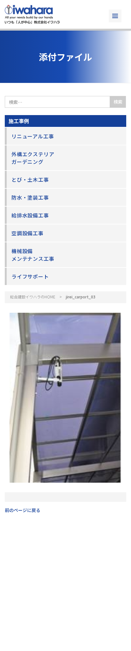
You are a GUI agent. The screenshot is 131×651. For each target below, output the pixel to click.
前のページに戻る (22, 510)
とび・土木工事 (30, 179)
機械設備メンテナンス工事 (32, 254)
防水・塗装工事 (30, 197)
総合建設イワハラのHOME (32, 296)
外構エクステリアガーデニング (32, 157)
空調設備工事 (27, 233)
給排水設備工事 (30, 215)
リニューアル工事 (32, 136)
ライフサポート (30, 276)
